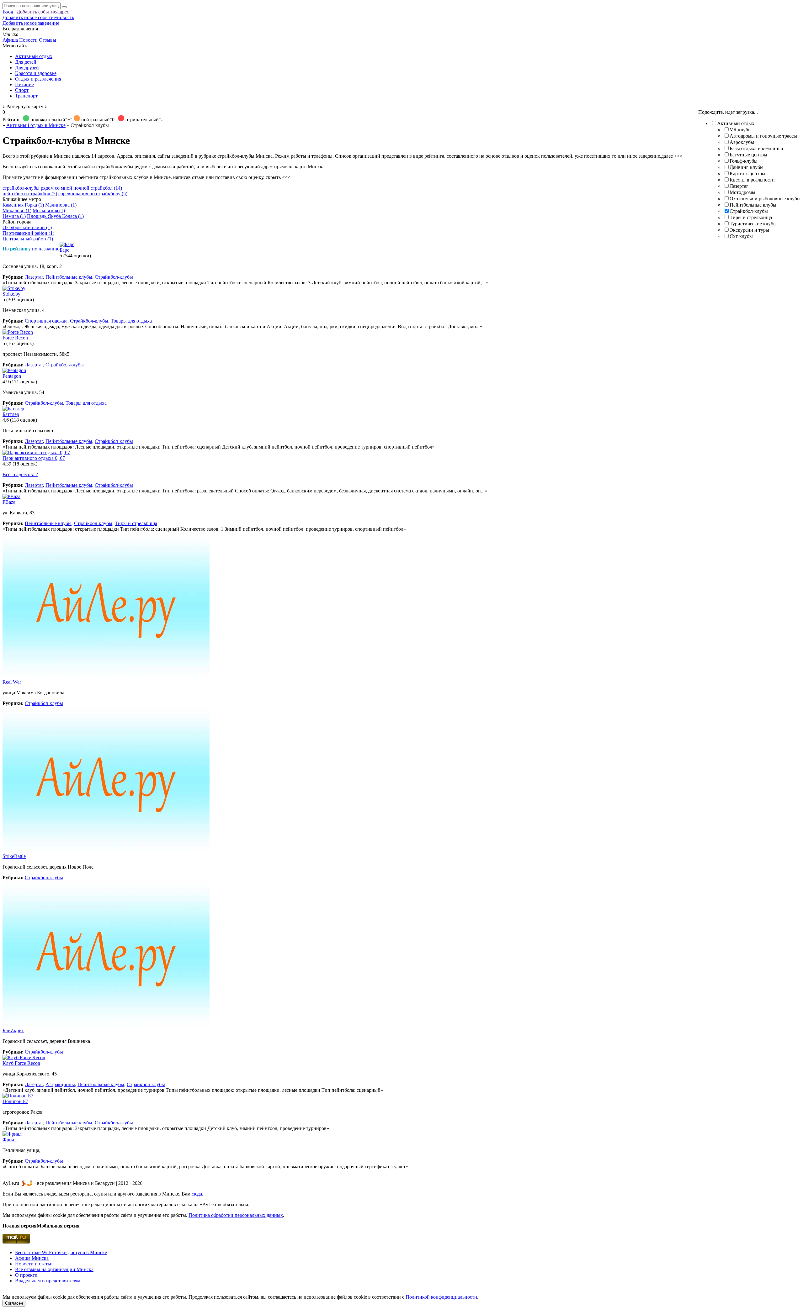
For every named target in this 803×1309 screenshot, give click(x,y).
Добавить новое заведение (31, 23)
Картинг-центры (747, 173)
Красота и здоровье (35, 73)
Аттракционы (60, 1084)
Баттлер (11, 414)
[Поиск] (64, 7)
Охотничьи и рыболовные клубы (765, 198)
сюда (197, 1193)
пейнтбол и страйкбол (30, 193)
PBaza (9, 502)
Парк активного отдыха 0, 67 (34, 458)
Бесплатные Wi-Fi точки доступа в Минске (61, 1252)
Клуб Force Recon (21, 1063)
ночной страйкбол (97, 188)
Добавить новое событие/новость (38, 17)
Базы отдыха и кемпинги (756, 148)
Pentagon (12, 376)
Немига (14, 216)
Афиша (10, 40)
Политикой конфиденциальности (441, 1297)
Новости (28, 40)
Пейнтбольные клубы (753, 205)
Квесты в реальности (752, 179)
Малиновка (61, 205)
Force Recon (15, 337)
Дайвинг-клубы (746, 167)
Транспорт (26, 95)
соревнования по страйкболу (92, 193)
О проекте (26, 1275)
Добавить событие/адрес (43, 11)
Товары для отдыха (131, 320)
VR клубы (741, 129)
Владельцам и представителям (47, 1280)
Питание (24, 84)
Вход (8, 11)
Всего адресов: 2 (20, 474)
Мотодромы (742, 192)
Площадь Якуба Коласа (55, 216)
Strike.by (11, 294)
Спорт (22, 90)
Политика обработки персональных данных (236, 1215)
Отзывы (47, 40)
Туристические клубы (753, 223)
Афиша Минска (32, 1258)
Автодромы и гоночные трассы (763, 136)
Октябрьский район (27, 227)
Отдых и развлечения (38, 78)
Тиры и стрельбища (751, 217)
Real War (12, 682)
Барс (64, 250)
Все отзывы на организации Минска (54, 1269)
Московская (49, 210)
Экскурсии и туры (749, 230)
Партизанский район (28, 233)
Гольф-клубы (744, 161)
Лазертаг (739, 186)
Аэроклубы (742, 142)
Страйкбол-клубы (749, 211)
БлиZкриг (13, 1030)
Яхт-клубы (741, 236)
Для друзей (27, 67)
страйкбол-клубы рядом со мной (37, 188)
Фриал (10, 1139)
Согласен (14, 1303)
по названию (46, 248)
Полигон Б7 (15, 1101)
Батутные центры (748, 154)
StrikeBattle (14, 856)
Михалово (17, 210)
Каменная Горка (23, 205)
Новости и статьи (34, 1263)
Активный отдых (33, 56)
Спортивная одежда (46, 320)
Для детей (25, 62)
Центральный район (28, 238)
